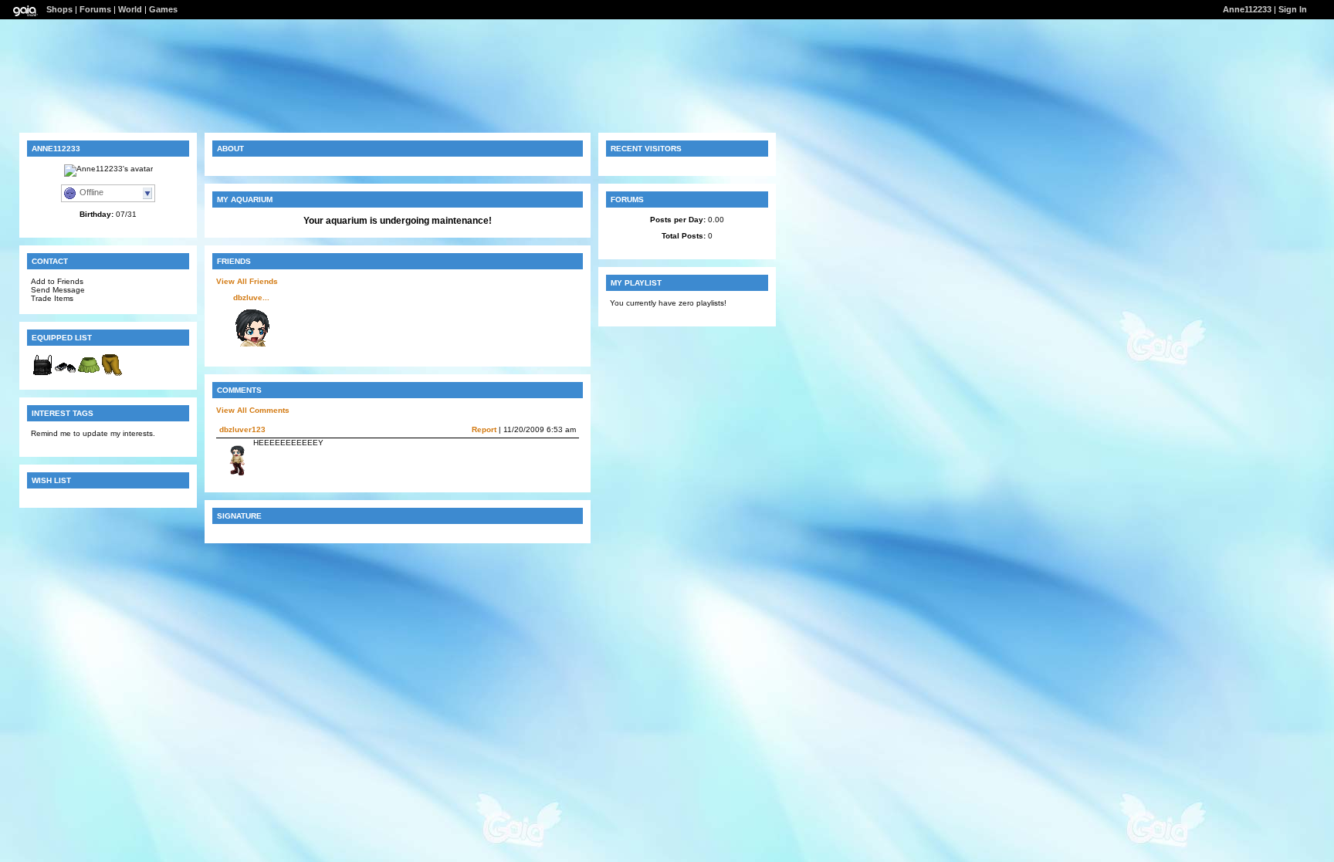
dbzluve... (251, 297)
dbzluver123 (242, 429)
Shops (59, 9)
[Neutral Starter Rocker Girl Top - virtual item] (42, 374)
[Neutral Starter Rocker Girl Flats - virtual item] (65, 374)
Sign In (1292, 9)
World (130, 9)
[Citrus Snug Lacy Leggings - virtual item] (112, 374)
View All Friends (247, 281)
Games (163, 9)
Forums (95, 9)
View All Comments (252, 410)
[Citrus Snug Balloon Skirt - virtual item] (88, 374)
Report (484, 429)
